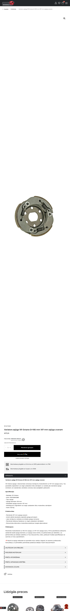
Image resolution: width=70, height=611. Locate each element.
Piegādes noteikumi (13, 552)
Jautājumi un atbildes (14, 548)
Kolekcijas (13, 9)
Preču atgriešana (12, 557)
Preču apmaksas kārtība (15, 562)
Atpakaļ (6, 9)
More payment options (22, 458)
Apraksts (9, 475)
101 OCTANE (7, 426)
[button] (3, 608)
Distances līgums (12, 567)
